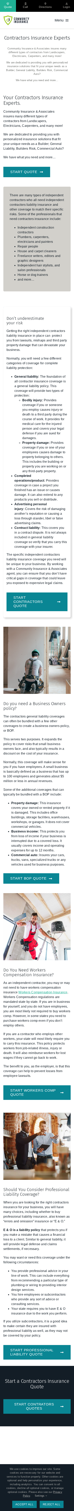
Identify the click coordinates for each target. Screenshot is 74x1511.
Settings (40, 1495)
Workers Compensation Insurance (42, 992)
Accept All (24, 1504)
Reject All (51, 1504)
